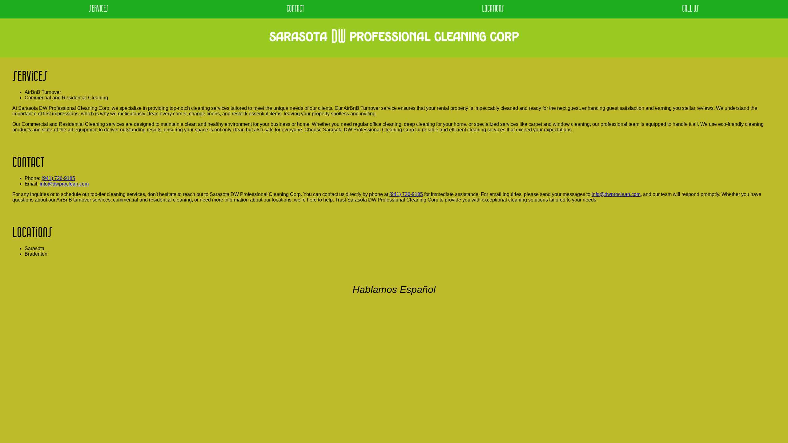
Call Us (690, 9)
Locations (493, 9)
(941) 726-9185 (58, 178)
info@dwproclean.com (64, 183)
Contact (295, 9)
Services (99, 9)
